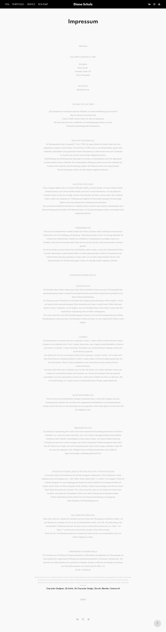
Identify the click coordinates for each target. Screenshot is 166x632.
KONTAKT (43, 4)
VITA (7, 4)
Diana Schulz (83, 4)
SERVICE (31, 4)
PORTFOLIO (18, 4)
